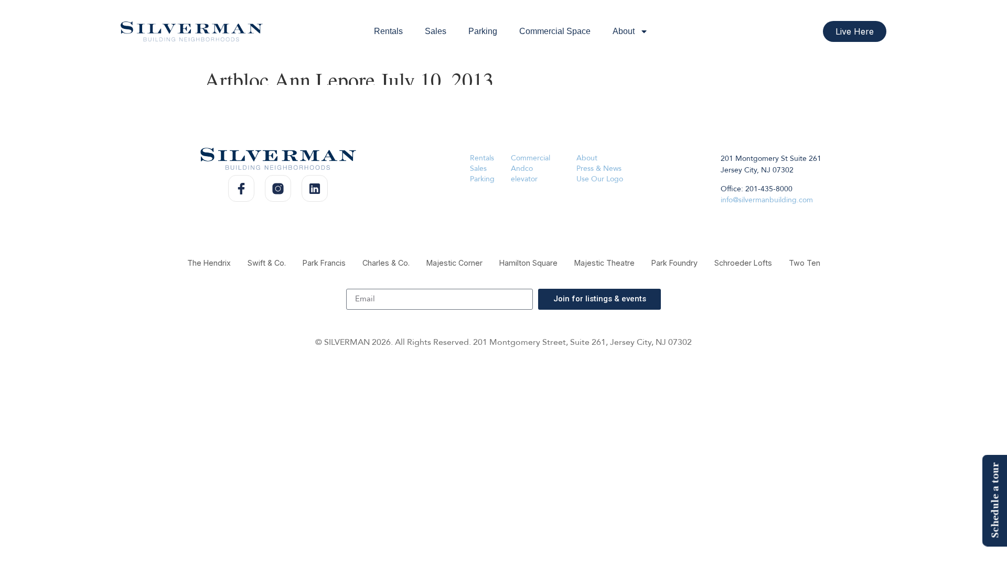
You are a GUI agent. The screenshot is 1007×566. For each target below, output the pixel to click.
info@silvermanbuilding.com (767, 200)
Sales (435, 31)
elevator (524, 179)
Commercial (530, 158)
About (624, 31)
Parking (482, 31)
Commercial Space (555, 31)
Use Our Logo (599, 179)
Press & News (599, 168)
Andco (522, 168)
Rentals (388, 31)
